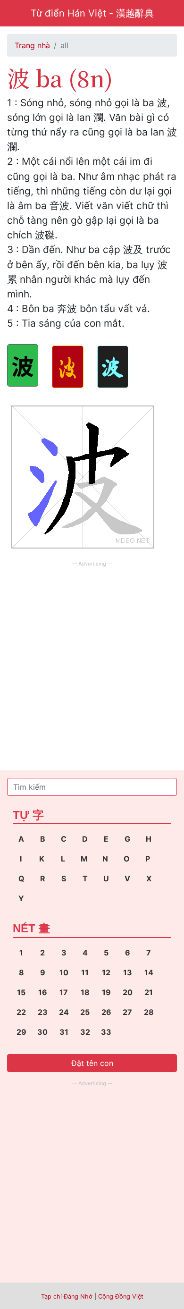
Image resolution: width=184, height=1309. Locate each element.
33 (106, 1032)
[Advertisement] (92, 661)
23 (43, 1012)
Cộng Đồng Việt (120, 1296)
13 (127, 972)
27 (127, 1012)
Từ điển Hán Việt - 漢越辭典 (92, 13)
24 (64, 1012)
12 (106, 972)
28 (149, 1012)
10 (63, 972)
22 (21, 1012)
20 (128, 992)
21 (148, 992)
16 (42, 992)
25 (85, 1012)
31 (63, 1032)
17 (63, 992)
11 (85, 972)
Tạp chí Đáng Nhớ (66, 1296)
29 (21, 1032)
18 (85, 992)
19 (106, 992)
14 (148, 972)
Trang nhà (32, 45)
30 (42, 1032)
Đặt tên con (92, 1063)
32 (85, 1032)
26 (106, 1012)
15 (21, 992)
